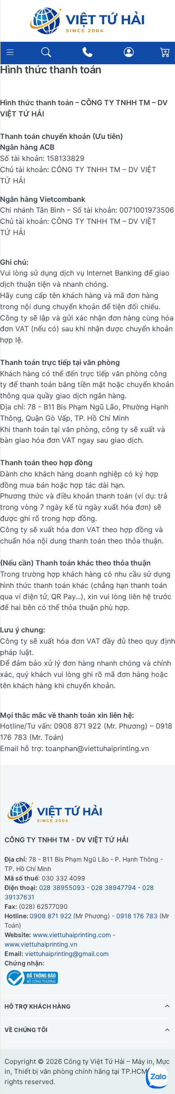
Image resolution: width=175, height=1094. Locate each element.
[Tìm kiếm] (46, 52)
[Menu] (10, 52)
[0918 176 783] (87, 52)
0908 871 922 (50, 915)
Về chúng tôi (26, 1029)
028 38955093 (62, 887)
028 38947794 (113, 887)
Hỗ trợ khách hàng (37, 1006)
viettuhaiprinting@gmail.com (67, 953)
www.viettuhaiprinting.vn (40, 943)
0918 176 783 (137, 915)
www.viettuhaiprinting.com (72, 934)
